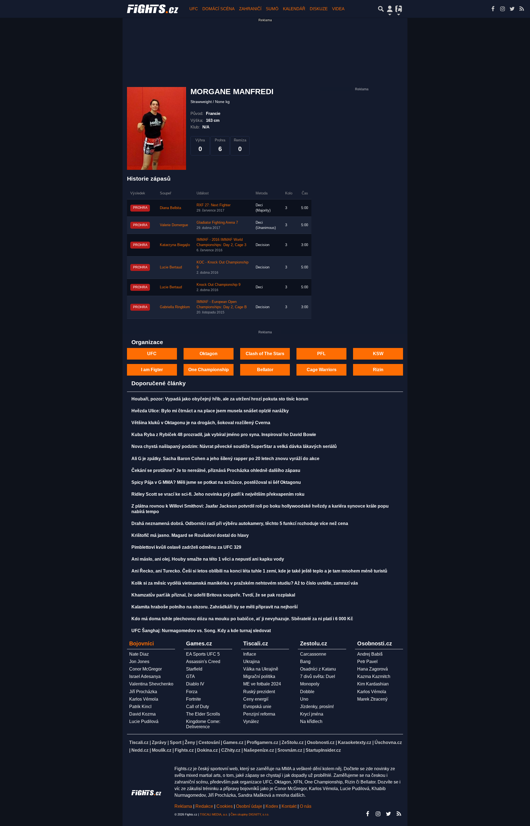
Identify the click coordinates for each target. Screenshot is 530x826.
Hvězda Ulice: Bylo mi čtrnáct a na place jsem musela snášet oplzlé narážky (210, 410)
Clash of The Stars (265, 353)
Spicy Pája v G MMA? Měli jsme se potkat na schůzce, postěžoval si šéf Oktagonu (216, 482)
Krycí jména (311, 714)
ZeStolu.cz (293, 742)
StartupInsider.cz (323, 750)
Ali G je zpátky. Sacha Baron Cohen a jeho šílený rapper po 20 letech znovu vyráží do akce (225, 458)
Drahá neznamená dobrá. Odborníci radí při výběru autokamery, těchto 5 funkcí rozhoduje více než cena (239, 523)
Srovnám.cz (289, 750)
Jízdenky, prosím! (317, 706)
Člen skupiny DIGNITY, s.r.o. (249, 814)
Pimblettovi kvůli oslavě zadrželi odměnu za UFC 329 (186, 547)
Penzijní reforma (259, 714)
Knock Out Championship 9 (218, 285)
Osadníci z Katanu (318, 669)
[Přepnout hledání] (381, 8)
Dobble (307, 691)
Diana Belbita (170, 208)
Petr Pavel (367, 661)
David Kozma (142, 714)
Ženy (190, 742)
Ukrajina (251, 661)
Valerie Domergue (174, 225)
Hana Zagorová (372, 669)
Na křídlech (311, 721)
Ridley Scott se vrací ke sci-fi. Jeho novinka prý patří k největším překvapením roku (217, 494)
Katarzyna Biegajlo (175, 245)
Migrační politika (259, 676)
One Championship (208, 369)
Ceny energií (255, 699)
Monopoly (309, 684)
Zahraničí (250, 8)
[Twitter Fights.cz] (512, 9)
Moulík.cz (161, 750)
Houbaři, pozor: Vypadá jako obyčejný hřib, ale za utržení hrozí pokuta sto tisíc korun (219, 399)
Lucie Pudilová (143, 721)
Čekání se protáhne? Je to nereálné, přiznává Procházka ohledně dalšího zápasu (215, 470)
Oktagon (209, 353)
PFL (321, 353)
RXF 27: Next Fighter (213, 205)
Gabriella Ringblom (175, 307)
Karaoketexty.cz (354, 742)
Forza (191, 691)
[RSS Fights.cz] (522, 9)
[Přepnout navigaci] (389, 8)
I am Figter (152, 369)
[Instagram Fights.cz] (502, 9)
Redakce (204, 806)
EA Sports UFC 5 (203, 654)
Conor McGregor (145, 669)
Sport (175, 742)
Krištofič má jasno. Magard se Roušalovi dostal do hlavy (190, 535)
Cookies (224, 806)
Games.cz (233, 742)
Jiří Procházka (143, 691)
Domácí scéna (218, 8)
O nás (305, 806)
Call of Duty (197, 706)
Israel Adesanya (145, 676)
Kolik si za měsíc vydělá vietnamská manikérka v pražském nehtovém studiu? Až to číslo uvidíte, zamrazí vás (244, 583)
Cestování (209, 742)
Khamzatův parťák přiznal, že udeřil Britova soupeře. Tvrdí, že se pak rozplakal (213, 595)
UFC (193, 8)
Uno (304, 699)
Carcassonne (313, 654)
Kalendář (294, 8)
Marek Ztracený (372, 699)
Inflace (249, 654)
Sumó (272, 8)
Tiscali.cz (139, 742)
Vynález (251, 721)
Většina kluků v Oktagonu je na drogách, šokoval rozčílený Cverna (200, 422)
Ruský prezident (259, 691)
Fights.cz (184, 750)
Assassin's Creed (203, 661)
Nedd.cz (140, 750)
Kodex (272, 806)
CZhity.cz (230, 750)
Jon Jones (139, 661)
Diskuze (319, 8)
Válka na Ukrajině (260, 669)
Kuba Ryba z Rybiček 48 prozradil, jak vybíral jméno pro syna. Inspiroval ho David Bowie (223, 434)
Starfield (194, 669)
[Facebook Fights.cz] (493, 9)
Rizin (378, 369)
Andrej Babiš (370, 654)
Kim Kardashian (373, 684)
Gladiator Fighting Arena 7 (217, 223)
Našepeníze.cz (259, 750)
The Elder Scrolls (203, 714)
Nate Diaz (139, 654)
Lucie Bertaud (171, 267)
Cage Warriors (321, 369)
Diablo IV (195, 684)
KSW (378, 353)
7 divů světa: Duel (317, 676)
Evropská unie (257, 706)
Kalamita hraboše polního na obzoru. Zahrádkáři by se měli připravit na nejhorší (214, 607)
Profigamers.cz (262, 742)
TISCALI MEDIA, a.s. (214, 814)
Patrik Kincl (140, 706)
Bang (305, 661)
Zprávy (159, 742)
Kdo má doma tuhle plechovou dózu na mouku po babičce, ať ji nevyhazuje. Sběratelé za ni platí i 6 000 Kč (242, 618)
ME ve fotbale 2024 (262, 684)
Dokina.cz (207, 750)
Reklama (183, 806)
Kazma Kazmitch (373, 676)
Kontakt (290, 806)
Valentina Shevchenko (151, 684)
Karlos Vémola (143, 699)
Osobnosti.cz (321, 742)
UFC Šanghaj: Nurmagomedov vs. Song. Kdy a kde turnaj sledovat (201, 630)
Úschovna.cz (388, 742)
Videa (338, 8)
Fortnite (193, 699)
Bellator (265, 369)
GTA (190, 676)
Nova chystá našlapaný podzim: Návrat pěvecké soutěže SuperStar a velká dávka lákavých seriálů (234, 446)
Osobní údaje (249, 806)
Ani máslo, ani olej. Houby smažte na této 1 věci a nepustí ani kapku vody (207, 559)
